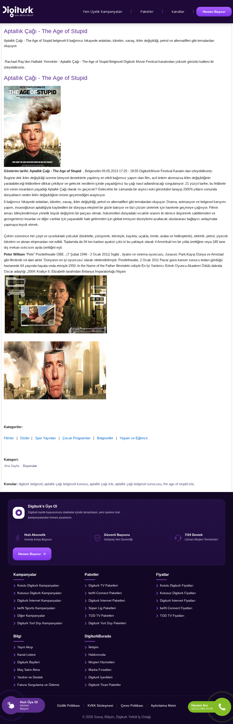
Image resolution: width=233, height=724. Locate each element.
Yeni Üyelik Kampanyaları (102, 11)
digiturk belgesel (31, 484)
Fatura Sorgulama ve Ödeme (38, 684)
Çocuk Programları (76, 438)
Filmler (9, 438)
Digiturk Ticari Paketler (105, 684)
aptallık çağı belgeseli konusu (66, 484)
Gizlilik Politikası (68, 705)
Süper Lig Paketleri (102, 608)
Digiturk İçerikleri (100, 677)
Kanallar (178, 11)
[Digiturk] (18, 11)
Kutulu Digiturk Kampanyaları (38, 585)
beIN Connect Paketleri (105, 593)
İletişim (94, 647)
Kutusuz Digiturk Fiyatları (178, 593)
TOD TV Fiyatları (172, 615)
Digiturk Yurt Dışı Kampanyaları (39, 623)
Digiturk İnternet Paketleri (107, 600)
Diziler (25, 438)
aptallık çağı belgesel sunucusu (138, 484)
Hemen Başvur (214, 11)
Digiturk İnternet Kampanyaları (39, 600)
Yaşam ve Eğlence (134, 438)
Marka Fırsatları (100, 669)
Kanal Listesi (26, 654)
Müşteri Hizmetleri (101, 662)
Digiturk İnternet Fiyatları (177, 600)
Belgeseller (105, 438)
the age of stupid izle (178, 484)
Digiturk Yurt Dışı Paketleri (107, 623)
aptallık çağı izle (101, 484)
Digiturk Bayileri (28, 662)
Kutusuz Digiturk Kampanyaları (39, 593)
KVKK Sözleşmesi (100, 705)
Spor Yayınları (45, 438)
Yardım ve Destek (30, 677)
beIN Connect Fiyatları (176, 608)
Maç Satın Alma (28, 669)
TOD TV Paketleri (101, 615)
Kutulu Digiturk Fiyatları (176, 585)
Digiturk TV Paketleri (103, 585)
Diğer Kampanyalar (31, 615)
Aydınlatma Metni (163, 705)
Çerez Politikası (132, 705)
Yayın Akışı (25, 647)
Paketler (146, 11)
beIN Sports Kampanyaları (36, 608)
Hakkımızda (97, 654)
